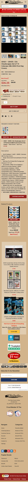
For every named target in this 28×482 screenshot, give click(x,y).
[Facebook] (2, 116)
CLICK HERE (14, 331)
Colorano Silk (4, 461)
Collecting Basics (5, 430)
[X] (8, 116)
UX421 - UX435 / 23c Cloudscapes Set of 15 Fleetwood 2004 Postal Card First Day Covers (14, 142)
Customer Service (5, 433)
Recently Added (19, 428)
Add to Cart (14, 219)
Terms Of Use (16, 479)
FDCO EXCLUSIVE (19, 461)
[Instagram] (11, 451)
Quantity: (4, 99)
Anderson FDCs (19, 430)
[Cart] (26, 2)
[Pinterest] (11, 116)
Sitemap (3, 443)
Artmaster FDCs (19, 438)
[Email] (5, 116)
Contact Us (4, 441)
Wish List (3, 438)
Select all (6, 137)
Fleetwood (4, 458)
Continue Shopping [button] (18, 196)
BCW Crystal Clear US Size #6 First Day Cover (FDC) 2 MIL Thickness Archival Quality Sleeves (14, 264)
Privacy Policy (7, 479)
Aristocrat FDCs (19, 433)
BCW (16, 463)
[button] (14, 111)
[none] (14, 35)
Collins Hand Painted (6, 466)
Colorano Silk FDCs (20, 441)
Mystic (16, 458)
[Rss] (14, 451)
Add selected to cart (19, 137)
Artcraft (3, 463)
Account (3, 436)
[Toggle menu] (2, 2)
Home (2, 428)
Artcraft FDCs (18, 436)
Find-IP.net (25, 389)
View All (17, 466)
